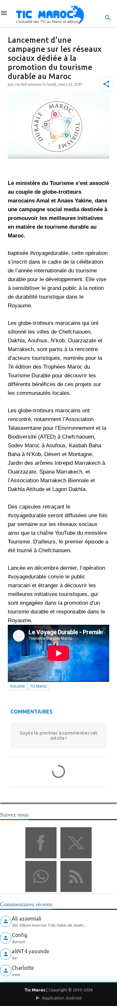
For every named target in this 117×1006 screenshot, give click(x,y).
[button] (106, 84)
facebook (41, 842)
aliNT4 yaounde (30, 951)
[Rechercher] (108, 18)
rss (76, 876)
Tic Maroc (35, 990)
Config (19, 935)
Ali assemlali (26, 918)
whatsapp (41, 876)
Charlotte (23, 968)
